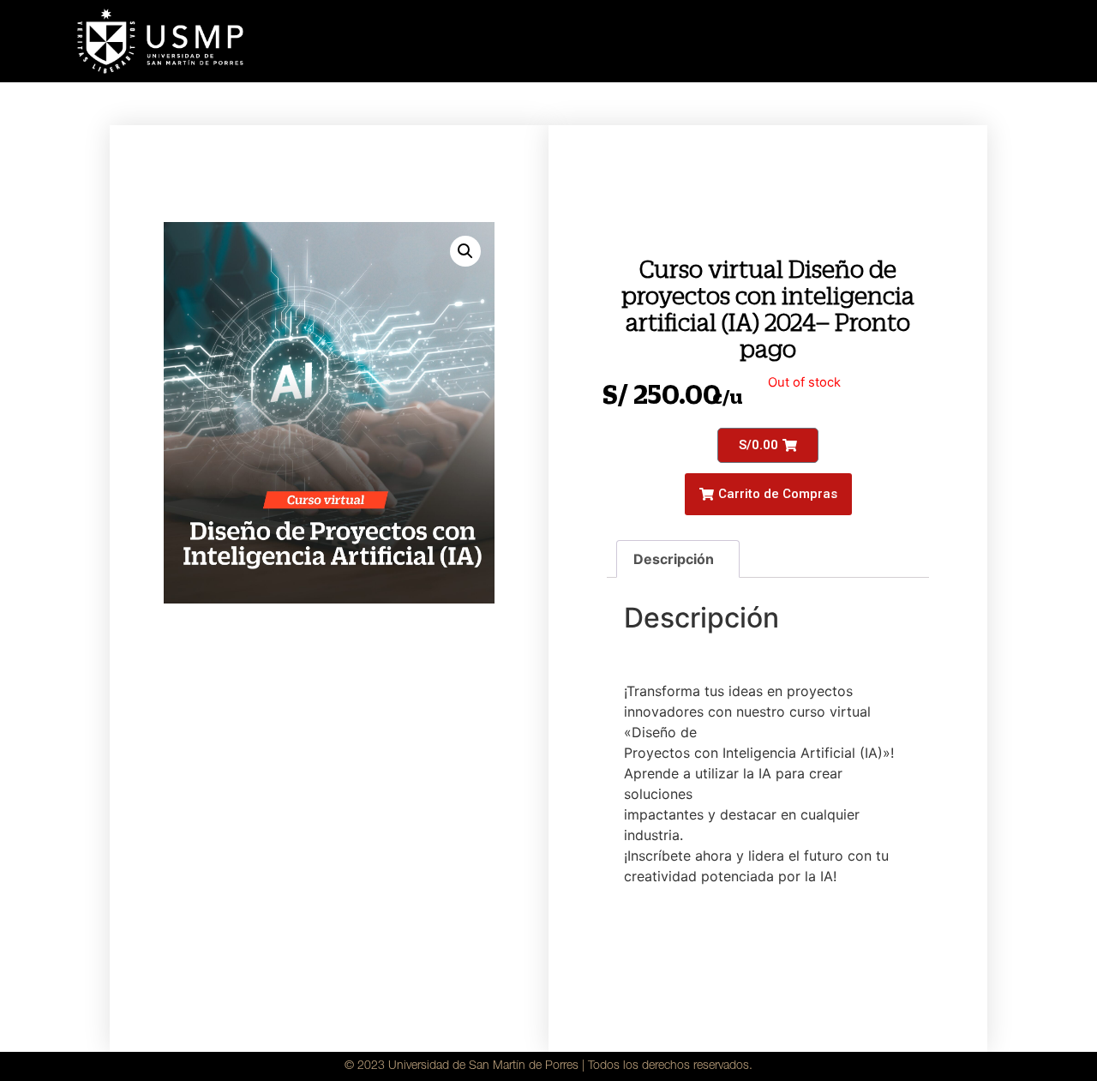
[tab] (678, 559)
